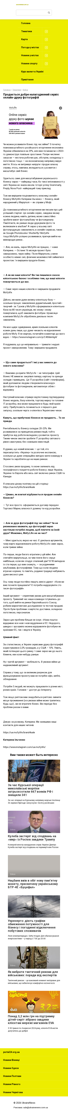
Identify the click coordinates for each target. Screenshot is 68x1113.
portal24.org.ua (11, 1052)
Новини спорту (29, 63)
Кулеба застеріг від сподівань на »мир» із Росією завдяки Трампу (32, 837)
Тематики (26, 31)
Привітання (27, 79)
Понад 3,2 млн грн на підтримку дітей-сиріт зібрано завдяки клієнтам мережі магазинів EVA (31, 1019)
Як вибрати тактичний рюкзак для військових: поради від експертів (33, 973)
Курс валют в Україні (32, 71)
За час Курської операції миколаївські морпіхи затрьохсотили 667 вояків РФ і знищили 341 (30, 790)
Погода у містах (30, 47)
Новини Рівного (11, 1084)
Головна (25, 23)
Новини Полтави (12, 1076)
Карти (24, 39)
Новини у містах (30, 55)
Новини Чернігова (13, 1092)
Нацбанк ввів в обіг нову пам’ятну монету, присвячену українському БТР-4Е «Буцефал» (33, 884)
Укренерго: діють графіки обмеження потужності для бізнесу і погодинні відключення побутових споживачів (32, 926)
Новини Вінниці (11, 1060)
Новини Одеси (11, 1068)
